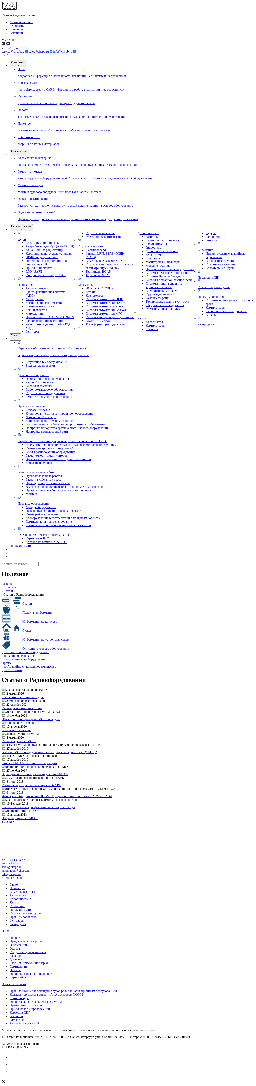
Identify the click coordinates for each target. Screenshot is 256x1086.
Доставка (16, 959)
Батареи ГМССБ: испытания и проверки (29, 763)
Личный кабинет (21, 22)
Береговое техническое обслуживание (44, 534)
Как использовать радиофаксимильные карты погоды (38, 807)
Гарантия (16, 955)
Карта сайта (18, 977)
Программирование (31, 406)
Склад (26, 630)
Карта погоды (19, 998)
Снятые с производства (214, 287)
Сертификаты (19, 966)
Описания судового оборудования (45, 648)
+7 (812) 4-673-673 (16, 48)
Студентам (17, 1019)
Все (11, 821)
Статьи (27, 603)
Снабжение (205, 250)
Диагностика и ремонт (33, 375)
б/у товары (17, 920)
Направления (19, 151)
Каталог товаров (21, 226)
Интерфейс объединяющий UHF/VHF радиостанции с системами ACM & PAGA (57, 796)
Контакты (16, 29)
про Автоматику (13, 670)
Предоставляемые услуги (27, 941)
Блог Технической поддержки (30, 963)
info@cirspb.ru (63, 51)
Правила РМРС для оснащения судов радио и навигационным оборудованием (63, 991)
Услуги (15, 335)
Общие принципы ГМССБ (20, 818)
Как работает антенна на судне (23, 697)
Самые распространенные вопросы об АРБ (31, 785)
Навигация (25, 284)
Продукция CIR (208, 277)
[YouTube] (13, 1064)
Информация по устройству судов (45, 639)
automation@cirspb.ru (16, 870)
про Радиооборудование (18, 655)
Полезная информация (37, 612)
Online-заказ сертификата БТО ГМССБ (36, 1001)
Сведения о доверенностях (28, 952)
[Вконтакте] (13, 1057)
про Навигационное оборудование (25, 652)
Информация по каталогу (39, 621)
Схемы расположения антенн (22, 708)
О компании (18, 62)
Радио (22, 239)
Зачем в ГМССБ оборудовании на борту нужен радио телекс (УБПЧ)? (49, 752)
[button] (128, 878)
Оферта (15, 948)
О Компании (18, 945)
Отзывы (15, 970)
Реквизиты (17, 25)
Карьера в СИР (20, 1012)
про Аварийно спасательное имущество (29, 666)
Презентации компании (26, 1005)
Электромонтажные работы (36, 472)
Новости (15, 937)
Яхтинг (143, 318)
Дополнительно (148, 233)
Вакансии (16, 33)
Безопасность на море (16, 730)
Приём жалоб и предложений (30, 1009)
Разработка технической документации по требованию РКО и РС (62, 441)
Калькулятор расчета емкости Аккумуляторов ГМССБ (46, 994)
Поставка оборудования (34, 503)
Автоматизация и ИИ (24, 1023)
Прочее (7, 663)
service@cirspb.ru (13, 51)
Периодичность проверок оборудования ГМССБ (35, 774)
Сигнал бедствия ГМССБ (19, 741)
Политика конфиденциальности (31, 973)
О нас (5, 931)
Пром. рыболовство (211, 296)
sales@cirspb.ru (39, 51)
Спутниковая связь (90, 246)
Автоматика (86, 284)
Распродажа (206, 324)
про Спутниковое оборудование (23, 659)
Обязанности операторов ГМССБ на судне (31, 719)
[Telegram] (13, 1071)
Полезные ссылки (14, 984)
